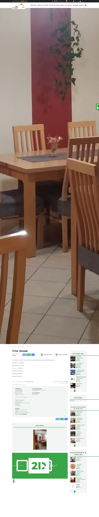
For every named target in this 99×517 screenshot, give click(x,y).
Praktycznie (60, 5)
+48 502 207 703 (23, 410)
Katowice (78, 405)
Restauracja (42, 390)
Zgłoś (66, 381)
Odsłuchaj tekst (48, 354)
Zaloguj (82, 1)
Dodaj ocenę (29, 381)
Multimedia (68, 5)
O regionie (33, 5)
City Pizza (78, 466)
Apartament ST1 (80, 447)
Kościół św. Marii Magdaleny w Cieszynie (80, 372)
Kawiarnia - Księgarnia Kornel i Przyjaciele (80, 488)
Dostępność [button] (61, 1)
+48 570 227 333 (23, 411)
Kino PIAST (79, 383)
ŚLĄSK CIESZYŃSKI (16, 1)
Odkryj (39, 5)
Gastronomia (18, 405)
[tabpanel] (40, 440)
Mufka (78, 493)
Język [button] (69, 1)
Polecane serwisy (78, 5)
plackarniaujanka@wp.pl (23, 412)
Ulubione (76, 1)
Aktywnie (45, 5)
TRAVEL (24, 1)
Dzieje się (52, 5)
